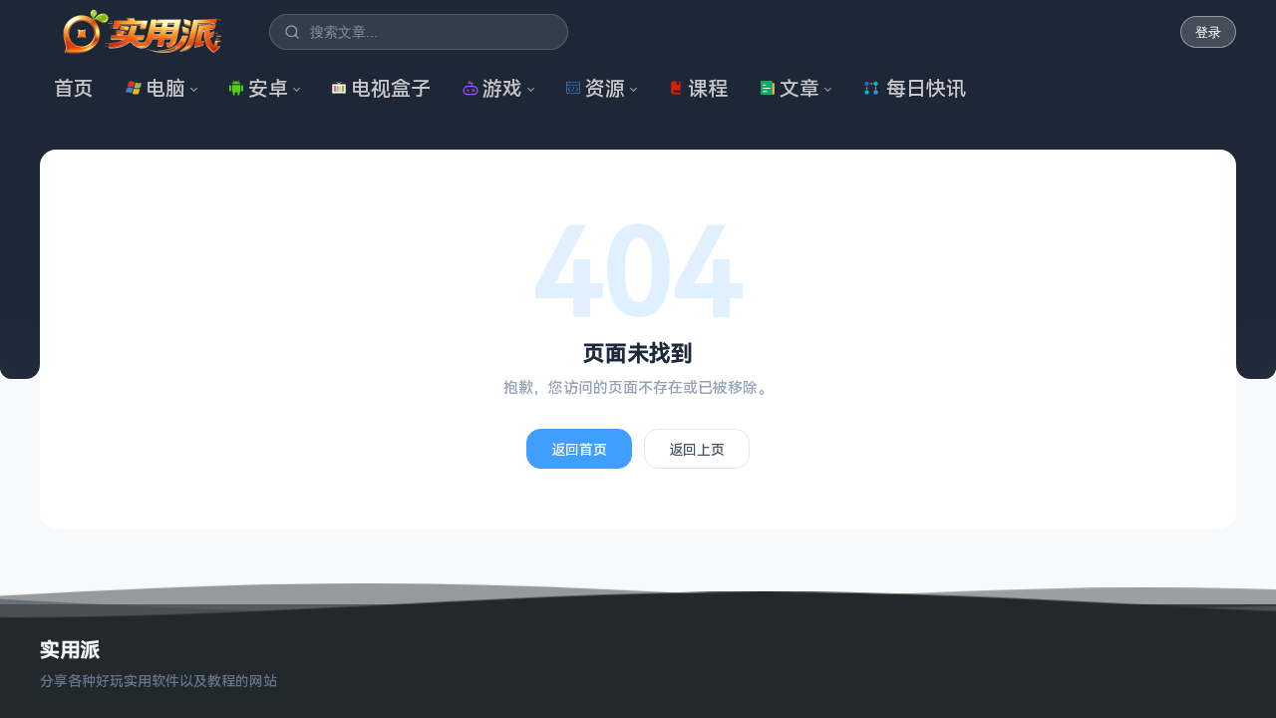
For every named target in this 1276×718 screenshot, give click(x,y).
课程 (708, 88)
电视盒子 (391, 88)
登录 (1208, 32)
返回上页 (697, 449)
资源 (605, 88)
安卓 (268, 88)
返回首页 (579, 449)
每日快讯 (926, 88)
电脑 (165, 88)
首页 (74, 88)
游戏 (502, 88)
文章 (799, 88)
